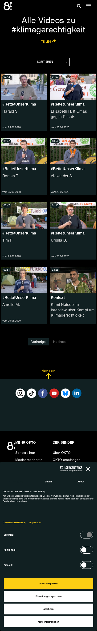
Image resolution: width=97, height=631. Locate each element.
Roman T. (10, 176)
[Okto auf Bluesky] (65, 393)
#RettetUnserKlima (19, 104)
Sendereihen (25, 452)
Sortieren (45, 62)
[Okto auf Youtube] (54, 393)
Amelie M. (11, 305)
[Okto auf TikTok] (31, 393)
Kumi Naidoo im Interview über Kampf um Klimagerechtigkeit (73, 310)
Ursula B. (59, 241)
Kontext (58, 297)
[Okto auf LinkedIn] (76, 393)
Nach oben (48, 371)
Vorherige (38, 342)
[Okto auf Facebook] (43, 393)
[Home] (11, 448)
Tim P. (7, 241)
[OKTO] (8, 6)
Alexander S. (62, 176)
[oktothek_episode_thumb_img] (24, 87)
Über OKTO (62, 452)
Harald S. (10, 112)
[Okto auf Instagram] (20, 393)
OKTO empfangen (67, 460)
